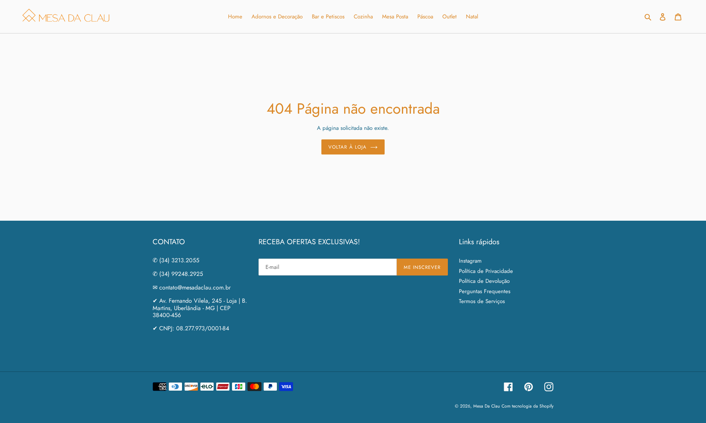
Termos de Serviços (482, 301)
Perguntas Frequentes (484, 291)
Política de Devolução (484, 281)
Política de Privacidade (486, 271)
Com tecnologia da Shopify (527, 406)
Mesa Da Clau (486, 406)
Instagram (470, 261)
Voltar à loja (347, 146)
